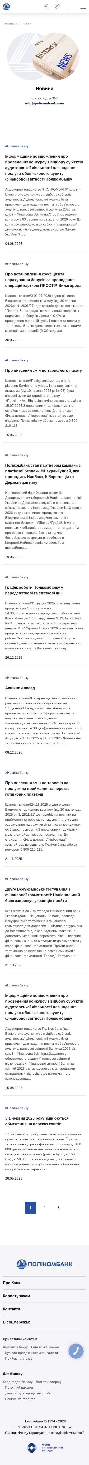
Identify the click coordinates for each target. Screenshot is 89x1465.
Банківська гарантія (20, 1399)
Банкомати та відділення (57, 7)
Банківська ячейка (45, 1347)
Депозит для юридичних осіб (27, 1393)
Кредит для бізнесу (18, 1382)
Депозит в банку (15, 1347)
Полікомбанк (10, 23)
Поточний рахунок (19, 1387)
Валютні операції (49, 1382)
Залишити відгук (46, 7)
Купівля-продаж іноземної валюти (31, 1353)
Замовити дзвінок (68, 7)
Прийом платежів (18, 1358)
